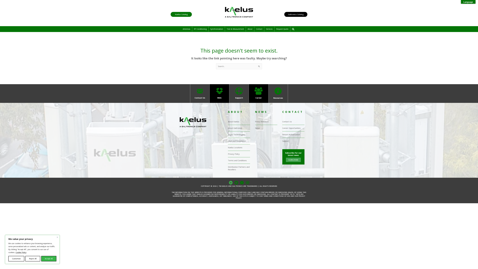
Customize (16, 258)
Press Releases (262, 121)
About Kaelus (233, 121)
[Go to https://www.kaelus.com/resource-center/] (278, 93)
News (257, 128)
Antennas (186, 29)
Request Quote (282, 29)
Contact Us (287, 121)
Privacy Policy (234, 154)
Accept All (49, 258)
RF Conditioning (200, 29)
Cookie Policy (21, 252)
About (250, 29)
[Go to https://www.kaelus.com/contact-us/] (200, 93)
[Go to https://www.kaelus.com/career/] (258, 93)
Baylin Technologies (236, 134)
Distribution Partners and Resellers (239, 168)
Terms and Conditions (237, 160)
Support (285, 141)
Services (269, 29)
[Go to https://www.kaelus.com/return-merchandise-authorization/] (219, 93)
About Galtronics (235, 128)
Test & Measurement (235, 29)
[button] (181, 14)
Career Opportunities (291, 128)
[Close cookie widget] (57, 239)
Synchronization (216, 29)
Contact (259, 29)
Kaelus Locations (235, 147)
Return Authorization (291, 134)
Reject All (32, 258)
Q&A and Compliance (237, 141)
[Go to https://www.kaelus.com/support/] (239, 93)
